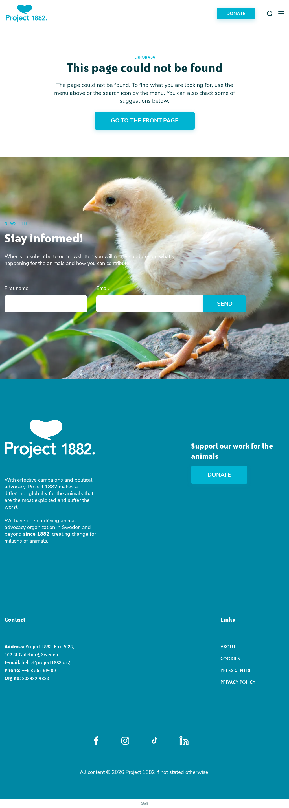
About (228, 647)
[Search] (269, 13)
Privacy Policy (237, 682)
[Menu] (281, 13)
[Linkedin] (184, 740)
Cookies (230, 658)
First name (17, 288)
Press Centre (235, 670)
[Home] (26, 13)
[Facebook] (96, 740)
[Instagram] (125, 740)
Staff (144, 803)
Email (102, 288)
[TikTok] (154, 740)
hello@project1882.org (45, 662)
